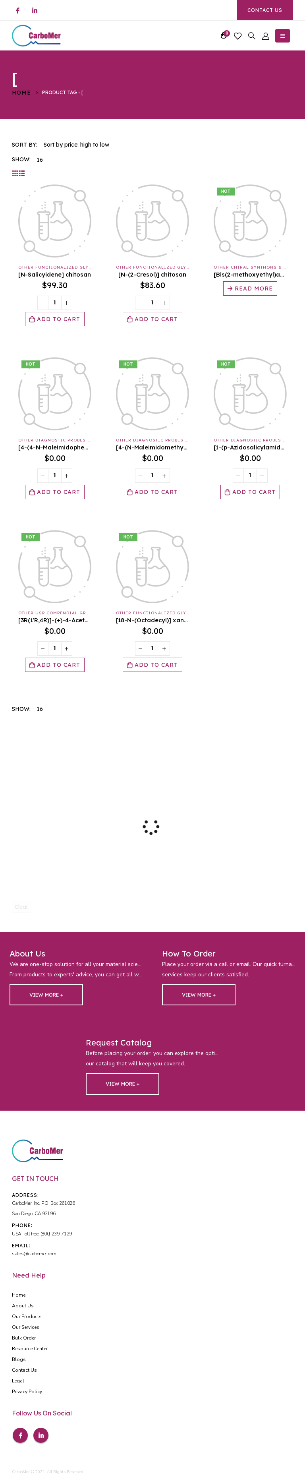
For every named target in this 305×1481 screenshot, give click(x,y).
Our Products (27, 1316)
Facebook (20, 1435)
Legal (18, 1381)
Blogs (19, 1359)
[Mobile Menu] (282, 36)
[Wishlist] (237, 35)
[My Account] (265, 35)
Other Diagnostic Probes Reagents (65, 440)
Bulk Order (24, 1338)
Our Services (25, 1327)
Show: (21, 159)
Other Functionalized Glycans (60, 267)
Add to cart (58, 319)
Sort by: (24, 144)
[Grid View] (15, 172)
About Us (23, 1306)
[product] (54, 220)
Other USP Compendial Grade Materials (71, 613)
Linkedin (40, 1435)
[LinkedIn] (34, 10)
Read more (254, 288)
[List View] (22, 172)
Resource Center (30, 1348)
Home (18, 1295)
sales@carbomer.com (34, 1254)
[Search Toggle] (251, 36)
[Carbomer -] (36, 35)
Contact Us (264, 10)
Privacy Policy (27, 1391)
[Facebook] (17, 10)
